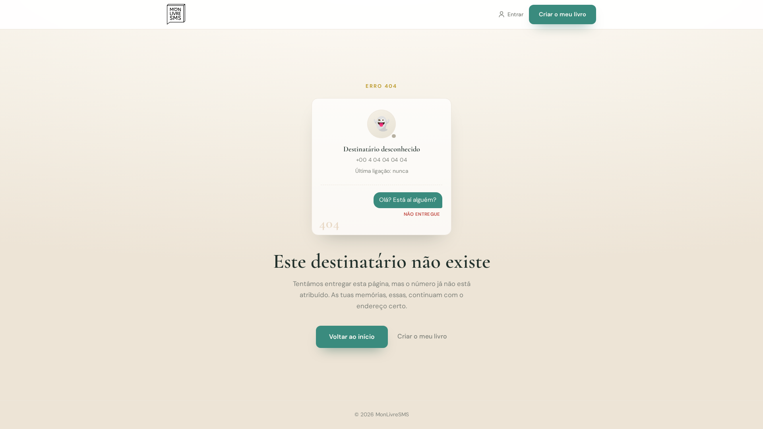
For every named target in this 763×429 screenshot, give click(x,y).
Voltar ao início (352, 336)
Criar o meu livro (562, 14)
